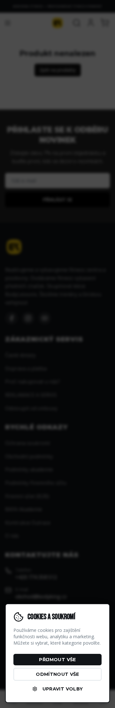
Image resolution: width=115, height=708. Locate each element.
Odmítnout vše (57, 674)
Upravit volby (62, 689)
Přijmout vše (57, 659)
